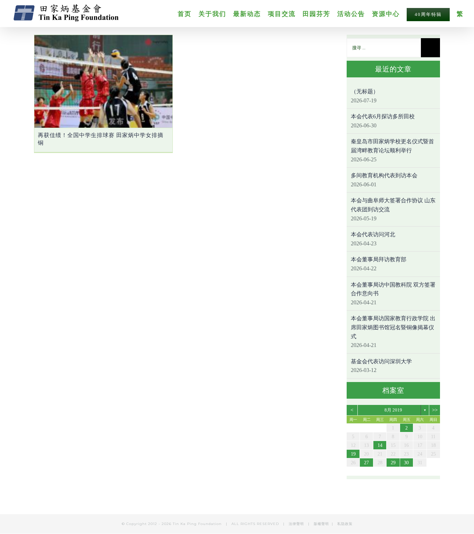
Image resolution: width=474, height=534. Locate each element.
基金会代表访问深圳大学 (381, 361)
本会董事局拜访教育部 (378, 259)
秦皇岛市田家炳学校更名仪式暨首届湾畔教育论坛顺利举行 (392, 145)
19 (353, 454)
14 (380, 445)
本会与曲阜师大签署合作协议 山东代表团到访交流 (393, 204)
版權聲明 (321, 524)
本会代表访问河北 (373, 234)
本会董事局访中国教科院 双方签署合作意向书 (393, 289)
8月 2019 (393, 410)
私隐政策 (345, 524)
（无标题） (365, 91)
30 (406, 462)
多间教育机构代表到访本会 (384, 175)
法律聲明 (297, 524)
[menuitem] (188, 13)
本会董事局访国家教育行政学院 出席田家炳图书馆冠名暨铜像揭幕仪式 (393, 327)
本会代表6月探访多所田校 (383, 116)
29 (393, 462)
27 (366, 462)
